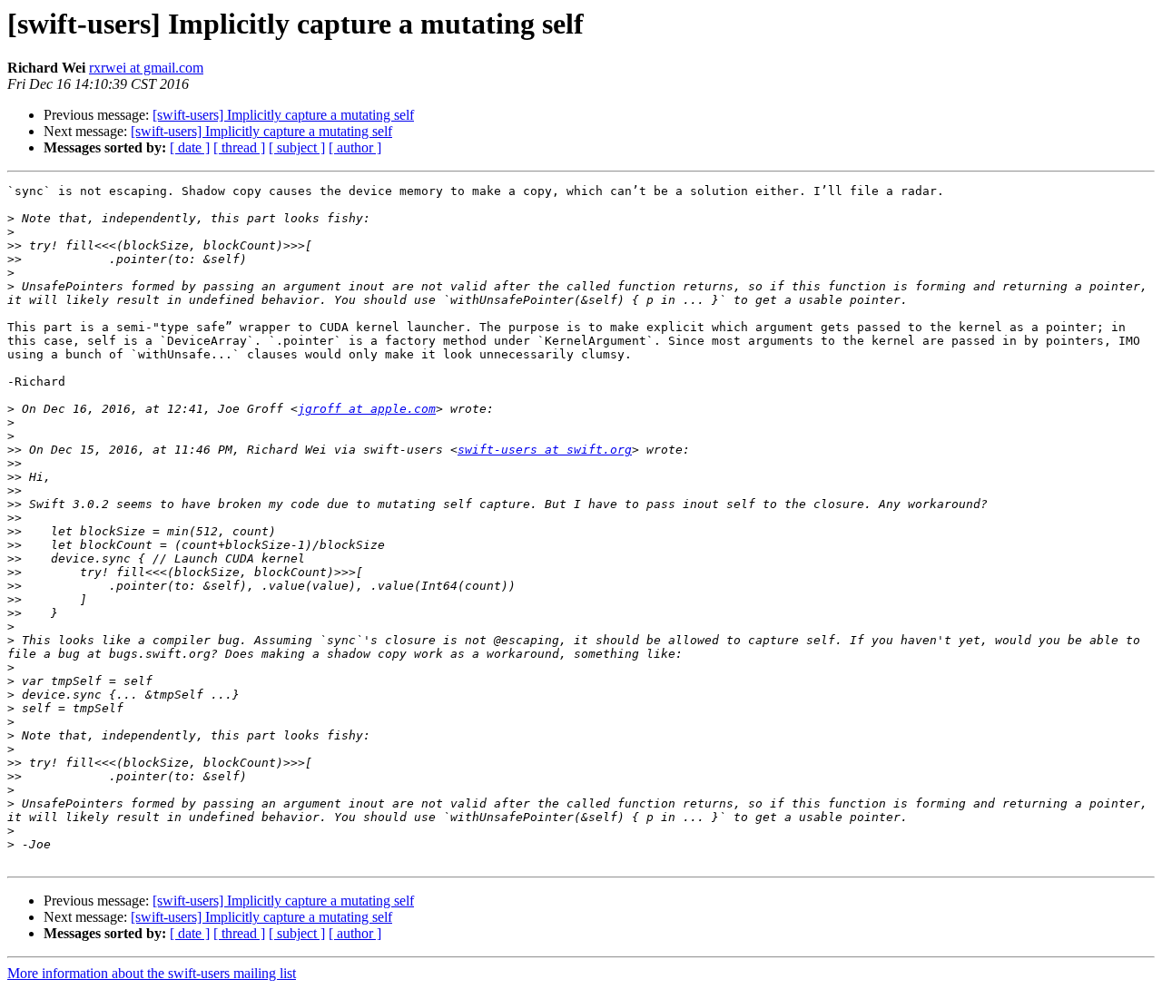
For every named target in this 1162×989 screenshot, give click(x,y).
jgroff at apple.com (367, 409)
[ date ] (190, 147)
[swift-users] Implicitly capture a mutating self (283, 114)
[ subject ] (297, 147)
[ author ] (355, 147)
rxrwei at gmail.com (146, 67)
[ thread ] (239, 147)
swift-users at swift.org (545, 449)
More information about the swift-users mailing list (151, 973)
